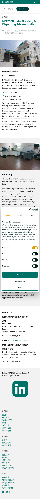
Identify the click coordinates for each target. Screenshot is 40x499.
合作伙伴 (5, 425)
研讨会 (4, 440)
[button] (4, 156)
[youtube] (3, 492)
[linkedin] (7, 492)
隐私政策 (5, 455)
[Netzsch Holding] (3, 2)
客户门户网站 (7, 488)
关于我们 (8, 30)
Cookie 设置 (7, 465)
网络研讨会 (6, 442)
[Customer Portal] (10, 492)
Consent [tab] (7, 215)
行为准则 (5, 457)
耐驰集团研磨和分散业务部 (25, 30)
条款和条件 (6, 460)
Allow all (20, 275)
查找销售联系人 (8, 480)
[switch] (35, 253)
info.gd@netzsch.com (19, 340)
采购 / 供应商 (7, 420)
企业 (4, 415)
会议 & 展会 (6, 445)
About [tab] (33, 215)
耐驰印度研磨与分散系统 (14, 33)
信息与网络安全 (8, 468)
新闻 (4, 422)
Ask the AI (23, 9)
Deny (20, 288)
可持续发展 (6, 428)
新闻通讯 (5, 485)
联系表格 (5, 477)
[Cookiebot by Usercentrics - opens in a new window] (29, 209)
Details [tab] (20, 215)
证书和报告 (6, 430)
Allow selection (20, 281)
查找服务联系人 (8, 482)
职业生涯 (5, 417)
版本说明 (5, 462)
